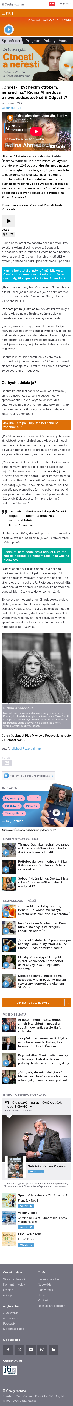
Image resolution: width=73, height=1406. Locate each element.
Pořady (49, 41)
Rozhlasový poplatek (51, 1306)
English (60, 1396)
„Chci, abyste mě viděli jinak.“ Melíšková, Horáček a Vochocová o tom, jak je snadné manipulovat (42, 1076)
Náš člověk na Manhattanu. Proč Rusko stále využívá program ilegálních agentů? (42, 927)
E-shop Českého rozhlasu (24, 1094)
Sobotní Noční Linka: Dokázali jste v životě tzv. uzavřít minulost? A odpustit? (43, 882)
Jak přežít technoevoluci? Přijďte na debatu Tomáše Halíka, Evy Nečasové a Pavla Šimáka (43, 1042)
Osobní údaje (24, 1396)
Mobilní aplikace (13, 1329)
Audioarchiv (50, 20)
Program (34, 20)
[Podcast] (5, 234)
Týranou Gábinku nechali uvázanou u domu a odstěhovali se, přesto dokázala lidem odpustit (43, 848)
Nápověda (44, 1284)
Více (64, 41)
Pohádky (10, 805)
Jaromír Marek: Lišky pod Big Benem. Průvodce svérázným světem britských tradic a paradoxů (44, 910)
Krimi (33, 798)
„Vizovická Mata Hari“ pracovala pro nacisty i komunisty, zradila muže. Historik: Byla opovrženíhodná (44, 944)
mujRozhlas (27, 309)
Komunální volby (14, 1284)
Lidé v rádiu (45, 1290)
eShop (7, 1295)
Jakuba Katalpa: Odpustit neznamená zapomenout (30, 425)
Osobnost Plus (11, 107)
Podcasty (9, 1323)
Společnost (11, 41)
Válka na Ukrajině (14, 1279)
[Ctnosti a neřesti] (36, 62)
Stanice (8, 1290)
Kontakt (43, 1300)
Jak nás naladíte (48, 1279)
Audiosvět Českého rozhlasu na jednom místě (29, 830)
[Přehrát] (8, 221)
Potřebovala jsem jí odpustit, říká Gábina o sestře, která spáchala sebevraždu (42, 865)
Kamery (66, 20)
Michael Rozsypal (23, 748)
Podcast (7, 309)
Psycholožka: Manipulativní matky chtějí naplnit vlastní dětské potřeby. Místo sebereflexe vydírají (43, 1059)
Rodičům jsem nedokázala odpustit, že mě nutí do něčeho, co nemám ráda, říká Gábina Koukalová (36, 555)
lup (39, 748)
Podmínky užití (44, 1396)
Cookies (8, 1396)
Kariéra (42, 1295)
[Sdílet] (11, 234)
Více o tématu (14, 1014)
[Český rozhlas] (13, 4)
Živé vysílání (12, 813)
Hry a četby (12, 798)
